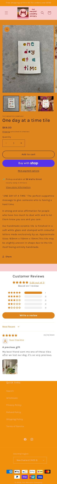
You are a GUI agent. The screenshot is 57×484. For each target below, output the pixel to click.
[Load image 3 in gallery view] (46, 104)
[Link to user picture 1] (10, 366)
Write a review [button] (28, 315)
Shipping (6, 132)
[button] (6, 12)
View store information (18, 187)
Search (10, 391)
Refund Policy (13, 412)
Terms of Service (15, 426)
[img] (9, 335)
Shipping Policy (14, 419)
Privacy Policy (13, 405)
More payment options (28, 171)
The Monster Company (32, 482)
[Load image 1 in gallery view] (11, 104)
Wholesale (12, 398)
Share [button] (9, 256)
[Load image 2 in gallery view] (28, 104)
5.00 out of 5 (37, 282)
